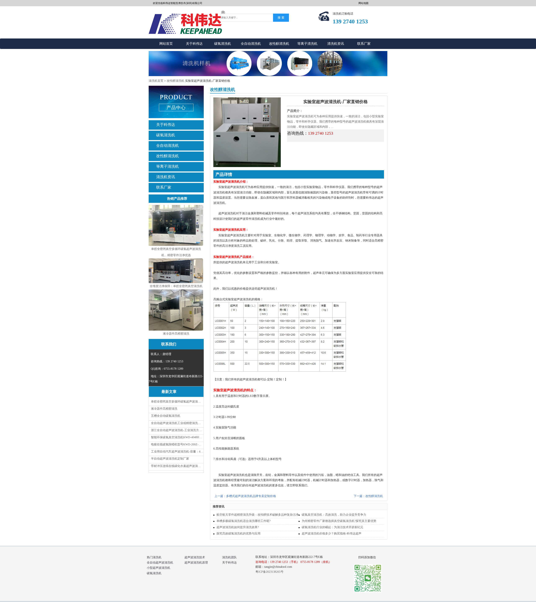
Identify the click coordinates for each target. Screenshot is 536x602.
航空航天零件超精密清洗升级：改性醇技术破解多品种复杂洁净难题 (260, 514)
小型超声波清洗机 (158, 567)
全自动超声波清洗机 (160, 562)
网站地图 (363, 3)
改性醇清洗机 (279, 43)
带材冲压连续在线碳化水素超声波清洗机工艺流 (177, 466)
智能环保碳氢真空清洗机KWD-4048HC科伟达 (177, 437)
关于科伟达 (194, 43)
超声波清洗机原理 (196, 562)
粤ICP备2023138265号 (269, 571)
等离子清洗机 (307, 43)
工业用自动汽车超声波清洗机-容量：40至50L (177, 451)
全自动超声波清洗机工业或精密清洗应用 (177, 423)
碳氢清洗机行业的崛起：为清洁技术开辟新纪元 (332, 527)
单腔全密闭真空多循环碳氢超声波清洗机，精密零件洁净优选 (177, 401)
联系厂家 (364, 43)
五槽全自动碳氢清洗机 (165, 415)
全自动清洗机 (251, 43)
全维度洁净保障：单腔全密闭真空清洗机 (176, 286)
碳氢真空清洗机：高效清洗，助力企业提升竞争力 (334, 514)
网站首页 (166, 43)
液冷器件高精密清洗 (176, 333)
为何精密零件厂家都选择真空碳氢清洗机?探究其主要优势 (339, 521)
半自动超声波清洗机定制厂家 (170, 458)
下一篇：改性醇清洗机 (368, 496)
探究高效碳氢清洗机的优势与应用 (238, 533)
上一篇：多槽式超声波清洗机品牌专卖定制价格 (245, 496)
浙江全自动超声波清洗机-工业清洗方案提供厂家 (177, 430)
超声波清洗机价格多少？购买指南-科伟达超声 (331, 533)
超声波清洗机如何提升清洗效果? (237, 527)
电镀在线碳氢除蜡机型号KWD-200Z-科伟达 (177, 444)
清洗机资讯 (335, 43)
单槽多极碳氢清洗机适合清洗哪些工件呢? (243, 521)
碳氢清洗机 (222, 43)
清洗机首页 (156, 80)
